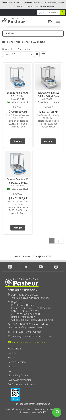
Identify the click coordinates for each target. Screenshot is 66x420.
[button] (48, 20)
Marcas (12, 366)
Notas (11, 357)
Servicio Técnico (17, 362)
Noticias (12, 353)
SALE (10, 371)
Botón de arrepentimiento (21, 384)
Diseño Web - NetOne (13, 409)
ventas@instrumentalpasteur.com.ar (31, 336)
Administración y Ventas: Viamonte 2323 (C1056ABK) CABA (28, 296)
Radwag (17, 107)
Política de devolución (19, 380)
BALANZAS (8, 42)
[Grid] (37, 54)
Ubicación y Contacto (19, 375)
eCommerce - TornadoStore (33, 409)
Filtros (11, 33)
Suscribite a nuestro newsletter (28, 342)
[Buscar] (62, 12)
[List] (43, 54)
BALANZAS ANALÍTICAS (31, 42)
